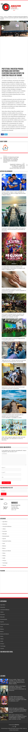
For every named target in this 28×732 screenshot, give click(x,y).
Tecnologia (4, 563)
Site (2, 477)
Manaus (4, 545)
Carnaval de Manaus (6, 526)
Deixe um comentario (12, 77)
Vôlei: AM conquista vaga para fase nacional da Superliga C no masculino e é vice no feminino (13, 438)
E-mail (3, 472)
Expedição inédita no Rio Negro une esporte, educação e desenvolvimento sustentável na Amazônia (14, 229)
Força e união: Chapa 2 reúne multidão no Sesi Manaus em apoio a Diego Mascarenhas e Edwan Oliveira (14, 193)
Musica (4, 548)
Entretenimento (5, 536)
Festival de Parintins (6, 541)
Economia (4, 531)
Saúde (3, 558)
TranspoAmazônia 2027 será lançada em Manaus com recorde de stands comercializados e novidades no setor (12, 416)
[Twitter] (13, 727)
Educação (4, 533)
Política (4, 555)
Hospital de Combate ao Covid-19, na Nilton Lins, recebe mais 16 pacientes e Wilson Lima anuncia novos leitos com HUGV (17, 166)
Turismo (4, 565)
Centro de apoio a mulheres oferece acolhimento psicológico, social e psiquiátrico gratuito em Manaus (14, 290)
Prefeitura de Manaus (7, 80)
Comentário (4, 453)
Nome (3, 467)
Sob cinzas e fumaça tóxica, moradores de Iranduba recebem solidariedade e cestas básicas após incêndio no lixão (13, 315)
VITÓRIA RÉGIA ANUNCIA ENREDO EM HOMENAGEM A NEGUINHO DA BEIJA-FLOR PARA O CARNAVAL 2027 (13, 268)
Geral (5, 16)
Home (1, 16)
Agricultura (4, 521)
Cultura (4, 528)
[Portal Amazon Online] (14, 7)
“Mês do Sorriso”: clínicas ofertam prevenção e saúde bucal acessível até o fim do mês (14, 361)
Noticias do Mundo (6, 550)
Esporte (4, 538)
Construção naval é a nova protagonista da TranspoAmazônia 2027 (13, 339)
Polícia (3, 553)
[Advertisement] (14, 53)
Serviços (4, 560)
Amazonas (4, 524)
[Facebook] (12, 727)
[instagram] (15, 727)
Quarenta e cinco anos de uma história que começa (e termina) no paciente (13, 387)
